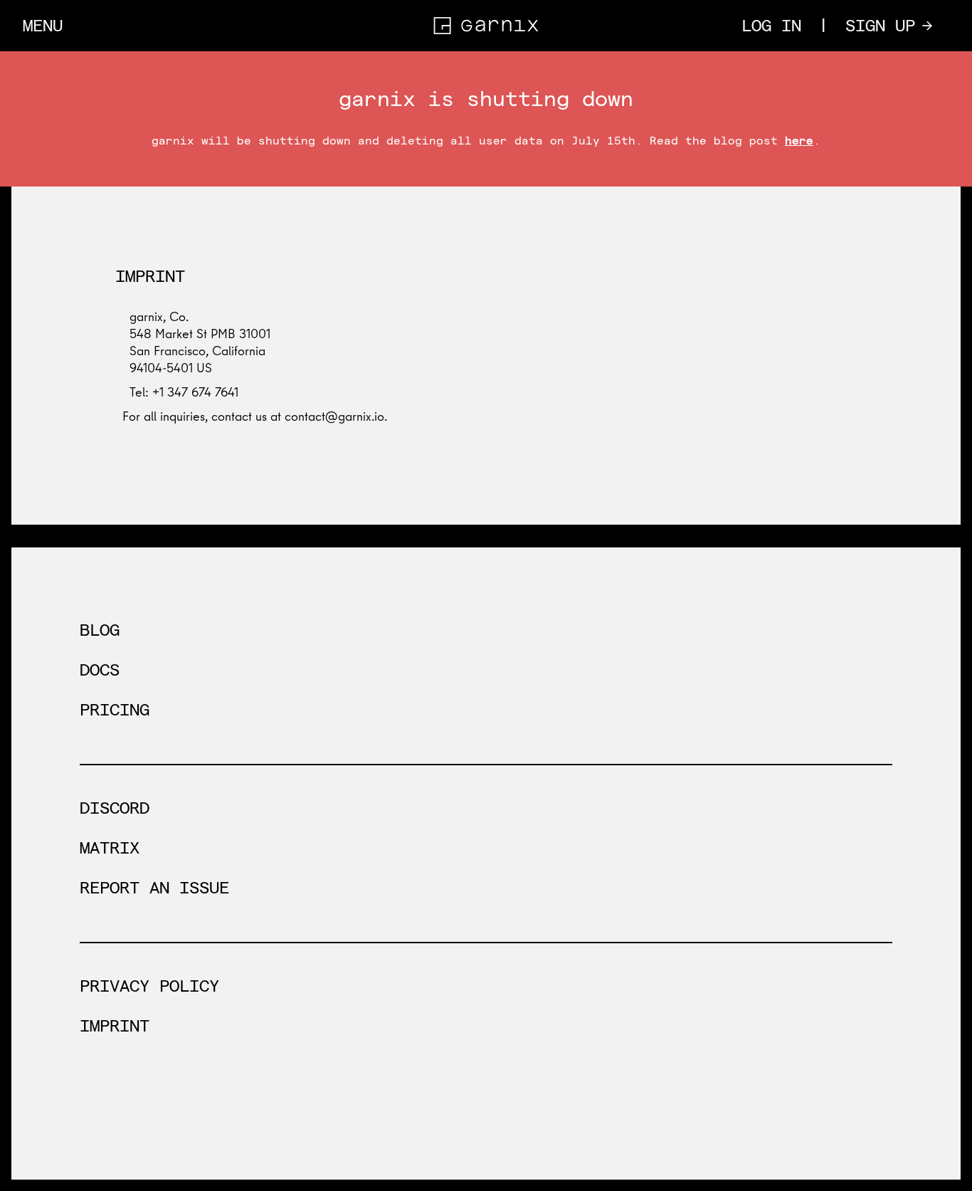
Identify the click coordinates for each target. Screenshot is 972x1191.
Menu (43, 25)
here (799, 141)
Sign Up (888, 24)
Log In (771, 25)
